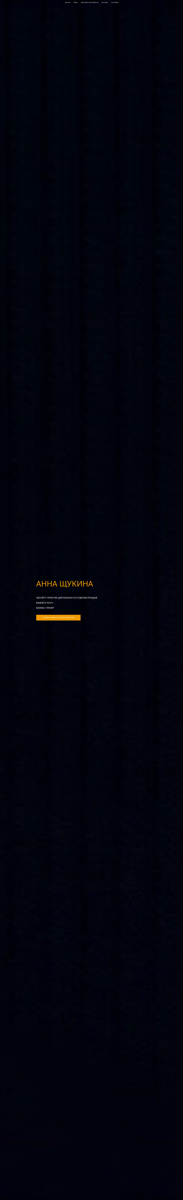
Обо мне (67, 2)
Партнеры (104, 2)
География (114, 2)
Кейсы (76, 2)
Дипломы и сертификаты (89, 2)
